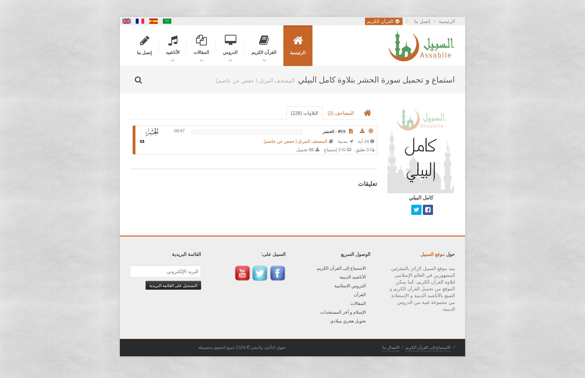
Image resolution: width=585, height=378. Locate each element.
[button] (371, 131)
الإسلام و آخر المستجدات (343, 312)
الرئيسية (447, 21)
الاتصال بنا (391, 347)
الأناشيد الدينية (353, 277)
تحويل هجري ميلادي (348, 321)
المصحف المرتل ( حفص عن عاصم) (295, 141)
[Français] (140, 21)
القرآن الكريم (381, 21)
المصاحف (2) (341, 113)
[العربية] (167, 21)
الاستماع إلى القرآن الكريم (341, 268)
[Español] (153, 21)
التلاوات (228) (304, 113)
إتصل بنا (422, 21)
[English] (126, 21)
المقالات (358, 303)
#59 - (334, 131)
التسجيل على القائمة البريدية (173, 285)
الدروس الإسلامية (350, 286)
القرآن (360, 294)
